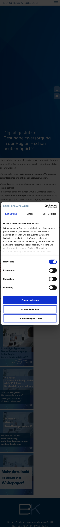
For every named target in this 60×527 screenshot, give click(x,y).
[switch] (53, 270)
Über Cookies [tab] (49, 214)
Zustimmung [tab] (11, 214)
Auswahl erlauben (30, 309)
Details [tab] (30, 214)
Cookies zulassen (30, 300)
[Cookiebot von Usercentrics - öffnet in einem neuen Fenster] (44, 206)
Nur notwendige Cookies (30, 318)
